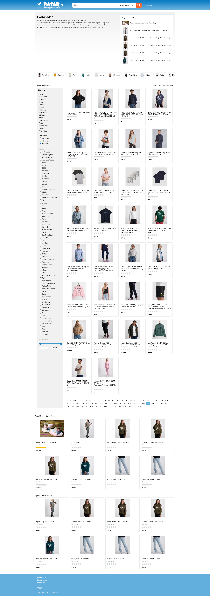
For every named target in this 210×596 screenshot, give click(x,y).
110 (122, 401)
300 (106, 404)
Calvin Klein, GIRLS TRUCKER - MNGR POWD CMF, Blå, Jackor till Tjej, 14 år (78, 154)
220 (68, 404)
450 (115, 407)
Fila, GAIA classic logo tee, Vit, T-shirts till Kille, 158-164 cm (105, 153)
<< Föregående (71, 401)
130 (130, 401)
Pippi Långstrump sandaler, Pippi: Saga (143, 23)
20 (86, 401)
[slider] (40, 344)
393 (162, 404)
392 (157, 404)
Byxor (75, 75)
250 (82, 404)
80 (109, 401)
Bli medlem (41, 583)
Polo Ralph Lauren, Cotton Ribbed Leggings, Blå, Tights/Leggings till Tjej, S (103, 268)
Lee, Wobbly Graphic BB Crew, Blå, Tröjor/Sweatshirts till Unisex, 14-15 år (158, 345)
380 (143, 404)
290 (101, 404)
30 (90, 401)
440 (110, 407)
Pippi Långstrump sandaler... (46, 442)
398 (82, 407)
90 (113, 401)
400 (91, 407)
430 (105, 407)
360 (134, 404)
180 (153, 401)
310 (111, 404)
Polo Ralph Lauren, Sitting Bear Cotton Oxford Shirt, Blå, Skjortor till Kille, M (78, 268)
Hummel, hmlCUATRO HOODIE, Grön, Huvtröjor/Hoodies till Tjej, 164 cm (153, 53)
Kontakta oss (150, 5)
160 (144, 401)
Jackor (88, 75)
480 (129, 407)
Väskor (41, 128)
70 (105, 401)
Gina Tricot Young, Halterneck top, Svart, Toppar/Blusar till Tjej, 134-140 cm (104, 307)
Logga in (40, 587)
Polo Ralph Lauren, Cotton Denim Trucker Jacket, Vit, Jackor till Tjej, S (130, 230)
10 (82, 401)
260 (87, 404)
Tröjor (41, 123)
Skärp (162, 75)
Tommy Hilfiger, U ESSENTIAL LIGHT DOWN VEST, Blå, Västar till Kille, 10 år (132, 114)
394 (166, 404)
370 (138, 404)
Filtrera (41, 90)
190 (157, 401)
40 (93, 401)
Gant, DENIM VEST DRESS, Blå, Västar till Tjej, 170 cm (159, 267)
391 (152, 404)
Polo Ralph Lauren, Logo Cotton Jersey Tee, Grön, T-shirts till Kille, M (159, 230)
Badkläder (45, 75)
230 (73, 404)
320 (115, 404)
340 (124, 404)
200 (162, 401)
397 (77, 407)
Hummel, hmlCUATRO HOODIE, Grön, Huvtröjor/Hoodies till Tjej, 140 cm (153, 45)
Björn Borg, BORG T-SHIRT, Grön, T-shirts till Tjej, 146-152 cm (150, 30)
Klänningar (116, 75)
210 (166, 401)
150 (139, 401)
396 (72, 407)
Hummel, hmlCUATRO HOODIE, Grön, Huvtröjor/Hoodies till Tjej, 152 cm (153, 60)
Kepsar (101, 75)
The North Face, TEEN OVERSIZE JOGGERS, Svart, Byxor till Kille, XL (104, 345)
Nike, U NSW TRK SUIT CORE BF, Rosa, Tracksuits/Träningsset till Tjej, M (105, 384)
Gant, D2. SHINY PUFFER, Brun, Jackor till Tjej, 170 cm (78, 344)
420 (100, 407)
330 (120, 404)
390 (148, 404)
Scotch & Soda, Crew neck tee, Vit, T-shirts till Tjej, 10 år (132, 153)
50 (97, 401)
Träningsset (43, 120)
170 (148, 401)
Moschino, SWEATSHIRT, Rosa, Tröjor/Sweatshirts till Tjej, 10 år (78, 306)
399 (86, 407)
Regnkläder (133, 75)
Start (39, 85)
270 (92, 404)
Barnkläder (46, 85)
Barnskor (61, 75)
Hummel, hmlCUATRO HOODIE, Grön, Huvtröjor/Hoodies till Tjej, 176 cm (153, 38)
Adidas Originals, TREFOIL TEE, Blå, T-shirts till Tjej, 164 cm (159, 113)
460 (119, 407)
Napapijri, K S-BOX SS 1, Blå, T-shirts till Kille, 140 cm (105, 229)
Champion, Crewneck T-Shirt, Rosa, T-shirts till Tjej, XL (104, 191)
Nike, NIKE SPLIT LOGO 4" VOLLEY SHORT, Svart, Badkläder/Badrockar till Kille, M (159, 307)
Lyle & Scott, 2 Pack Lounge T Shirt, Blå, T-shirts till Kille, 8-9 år (159, 192)
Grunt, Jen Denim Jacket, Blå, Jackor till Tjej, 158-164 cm (77, 229)
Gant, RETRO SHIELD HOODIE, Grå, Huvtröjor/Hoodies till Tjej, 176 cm (132, 268)
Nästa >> (141, 407)
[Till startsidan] (50, 1)
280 (96, 404)
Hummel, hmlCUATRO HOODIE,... (118, 442)
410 (96, 407)
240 (77, 404)
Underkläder (43, 126)
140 (135, 401)
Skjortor (148, 75)
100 (117, 401)
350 (129, 404)
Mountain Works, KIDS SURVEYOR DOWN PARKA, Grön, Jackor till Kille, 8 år (131, 345)
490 (134, 407)
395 (68, 407)
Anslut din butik (42, 577)
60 (101, 401)
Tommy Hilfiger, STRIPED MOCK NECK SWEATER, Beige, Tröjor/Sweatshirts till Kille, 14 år (105, 115)
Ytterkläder (43, 131)
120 (126, 401)
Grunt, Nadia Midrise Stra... (116, 479)
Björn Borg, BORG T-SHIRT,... (81, 442)
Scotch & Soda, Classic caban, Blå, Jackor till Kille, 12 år (159, 153)
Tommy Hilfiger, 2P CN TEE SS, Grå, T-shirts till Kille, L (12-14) (78, 191)
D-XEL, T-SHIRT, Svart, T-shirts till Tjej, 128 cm (78, 113)
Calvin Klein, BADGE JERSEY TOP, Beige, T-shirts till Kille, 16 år (78, 383)
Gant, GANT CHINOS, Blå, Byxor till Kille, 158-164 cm (132, 306)
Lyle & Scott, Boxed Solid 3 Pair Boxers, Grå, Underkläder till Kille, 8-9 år (132, 192)
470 (124, 407)
